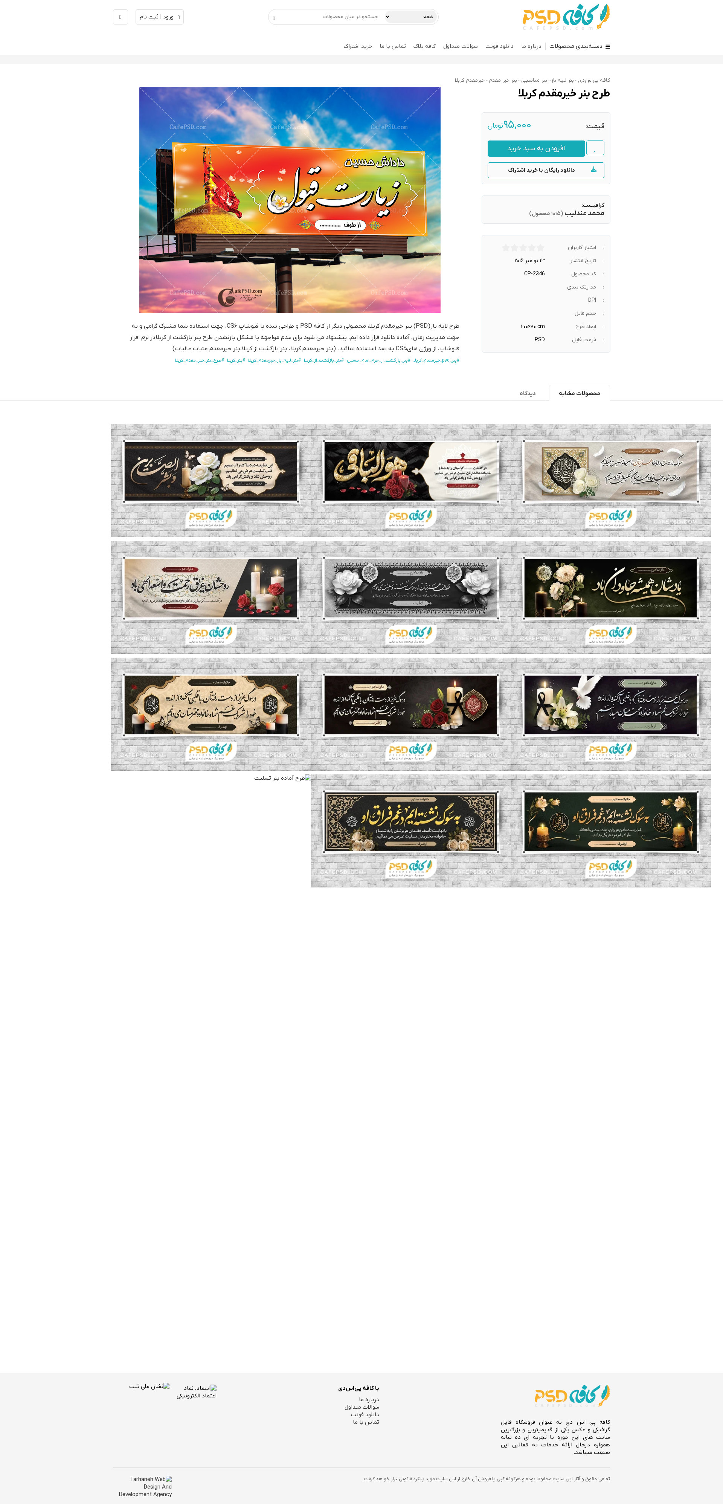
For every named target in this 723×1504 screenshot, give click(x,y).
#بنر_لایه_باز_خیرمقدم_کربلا (274, 360)
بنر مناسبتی (534, 80)
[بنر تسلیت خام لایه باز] (411, 830)
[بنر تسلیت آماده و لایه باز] (611, 597)
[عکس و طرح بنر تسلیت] (611, 830)
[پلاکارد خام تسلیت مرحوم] (211, 714)
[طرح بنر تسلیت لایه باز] (611, 480)
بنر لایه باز (562, 80)
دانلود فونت (499, 46)
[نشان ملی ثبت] (141, 1411)
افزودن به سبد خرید (536, 148)
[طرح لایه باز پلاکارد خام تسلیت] (611, 714)
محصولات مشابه (579, 393)
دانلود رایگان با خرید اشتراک (541, 170)
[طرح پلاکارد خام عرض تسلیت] (411, 714)
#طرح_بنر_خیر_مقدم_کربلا (199, 360)
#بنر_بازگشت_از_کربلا (324, 360)
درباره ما (531, 46)
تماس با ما (393, 46)
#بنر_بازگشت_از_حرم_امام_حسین (378, 360)
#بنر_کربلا (236, 360)
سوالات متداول (460, 46)
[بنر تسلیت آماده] (411, 597)
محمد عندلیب (584, 213)
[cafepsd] (566, 17)
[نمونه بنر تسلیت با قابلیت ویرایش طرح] (411, 480)
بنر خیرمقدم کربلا (390, 326)
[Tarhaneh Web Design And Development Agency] (142, 1487)
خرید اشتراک (358, 46)
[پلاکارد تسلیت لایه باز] (211, 597)
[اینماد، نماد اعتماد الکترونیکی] (193, 1410)
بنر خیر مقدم (503, 80)
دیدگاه (528, 393)
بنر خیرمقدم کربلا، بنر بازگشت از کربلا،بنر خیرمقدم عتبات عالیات (254, 349)
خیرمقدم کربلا (470, 80)
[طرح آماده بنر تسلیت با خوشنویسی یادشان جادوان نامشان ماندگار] (211, 1056)
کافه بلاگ (424, 46)
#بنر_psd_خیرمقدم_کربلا (436, 360)
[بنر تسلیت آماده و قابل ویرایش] (211, 480)
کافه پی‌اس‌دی (594, 80)
